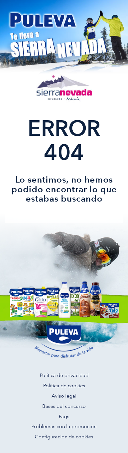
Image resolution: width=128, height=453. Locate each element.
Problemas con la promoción (64, 426)
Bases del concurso (64, 406)
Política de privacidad (64, 375)
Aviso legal (64, 396)
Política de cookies (64, 386)
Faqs (64, 416)
